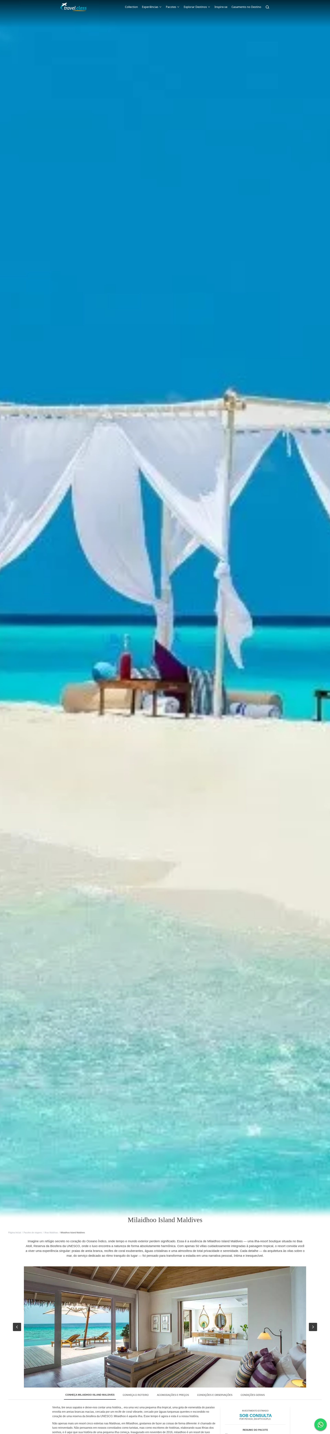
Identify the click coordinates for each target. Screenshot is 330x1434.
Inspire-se (220, 7)
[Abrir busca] (267, 7)
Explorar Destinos (195, 7)
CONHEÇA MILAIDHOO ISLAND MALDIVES (89, 1394)
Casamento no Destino (246, 7)
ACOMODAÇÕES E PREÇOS (173, 1395)
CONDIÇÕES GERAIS (253, 1395)
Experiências (150, 7)
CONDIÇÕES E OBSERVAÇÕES (214, 1395)
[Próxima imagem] (313, 1327)
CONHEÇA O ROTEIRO (136, 1395)
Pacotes (171, 7)
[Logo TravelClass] (73, 7)
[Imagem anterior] (17, 1327)
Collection (131, 7)
